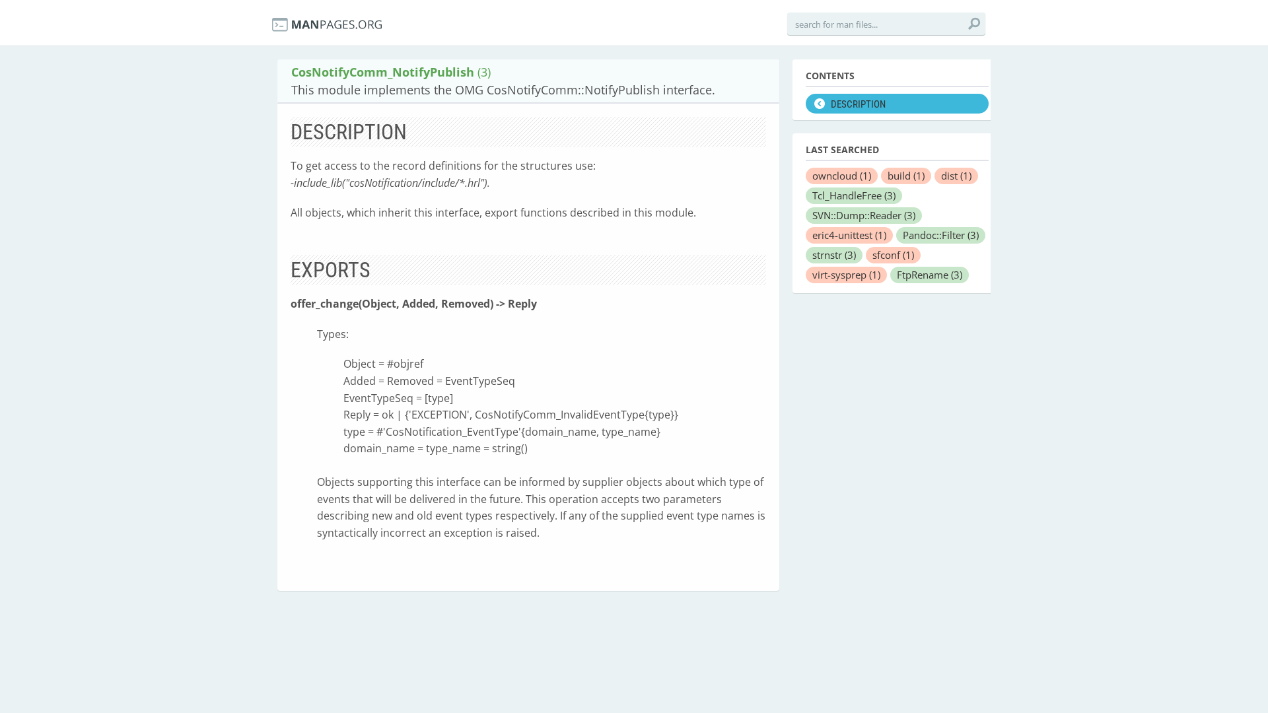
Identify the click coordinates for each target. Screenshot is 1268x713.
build (906, 175)
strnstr (834, 254)
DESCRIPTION (858, 104)
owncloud (841, 175)
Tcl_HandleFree (854, 195)
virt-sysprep (846, 274)
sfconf (893, 254)
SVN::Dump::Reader (863, 215)
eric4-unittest (849, 235)
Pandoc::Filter (941, 235)
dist (956, 175)
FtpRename (929, 274)
